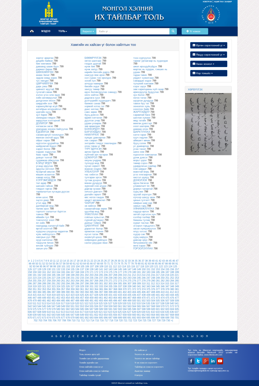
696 (153, 317)
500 (134, 300)
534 (143, 303)
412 (172, 292)
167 (73, 272)
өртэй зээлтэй (44, 228)
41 (156, 260)
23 (95, 260)
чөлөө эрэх (42, 208)
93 (34, 266)
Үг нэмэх (197, 31)
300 (96, 283)
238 (106, 277)
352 (39, 289)
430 (106, 294)
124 (170, 266)
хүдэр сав (139, 234)
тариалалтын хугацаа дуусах (53, 191)
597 (139, 309)
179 (129, 272)
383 (35, 292)
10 (51, 260)
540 (172, 303)
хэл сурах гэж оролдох (98, 77)
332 (96, 286)
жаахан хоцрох (93, 168)
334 (106, 286)
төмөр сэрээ (140, 163)
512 (39, 303)
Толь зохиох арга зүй (89, 354)
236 (96, 277)
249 (158, 277)
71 (108, 263)
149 (139, 269)
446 (30, 297)
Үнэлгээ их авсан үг (144, 354)
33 (129, 260)
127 (35, 269)
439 (148, 294)
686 (106, 317)
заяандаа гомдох (46, 117)
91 (176, 263)
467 (129, 297)
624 (115, 312)
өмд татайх (139, 120)
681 (82, 317)
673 (44, 317)
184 (153, 272)
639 (35, 314)
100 (59, 266)
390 (68, 292)
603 (167, 309)
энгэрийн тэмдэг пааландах (101, 143)
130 (49, 269)
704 (45, 320)
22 (91, 260)
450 (49, 297)
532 (134, 303)
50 (36, 263)
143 (110, 269)
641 (44, 314)
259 (54, 280)
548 (58, 306)
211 (129, 275)
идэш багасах (141, 183)
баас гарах (42, 154)
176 (115, 272)
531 (129, 303)
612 (58, 312)
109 (101, 266)
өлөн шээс (42, 197)
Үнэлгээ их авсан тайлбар (147, 358)
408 (153, 292)
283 (167, 280)
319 (35, 286)
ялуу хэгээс (140, 231)
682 (87, 317)
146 (125, 269)
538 (162, 303)
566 (144, 306)
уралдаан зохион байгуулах (52, 129)
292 (58, 283)
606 (30, 312)
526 (106, 303)
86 (159, 263)
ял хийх (40, 222)
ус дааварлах (141, 146)
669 (177, 314)
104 (78, 266)
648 (77, 314)
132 (58, 269)
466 (125, 297)
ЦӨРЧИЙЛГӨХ (44, 83)
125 (175, 266)
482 (49, 300)
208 (115, 275)
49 (33, 263)
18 (78, 260)
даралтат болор (94, 228)
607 (35, 312)
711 (78, 320)
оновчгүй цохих (93, 237)
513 (44, 303)
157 (177, 269)
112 (115, 266)
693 (139, 317)
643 (54, 314)
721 (125, 320)
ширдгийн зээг (44, 103)
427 (91, 294)
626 (124, 312)
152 (153, 269)
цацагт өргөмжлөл (95, 200)
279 (148, 280)
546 (49, 306)
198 (68, 275)
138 (87, 269)
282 (163, 280)
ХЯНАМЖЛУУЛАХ (143, 208)
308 (134, 283)
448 (39, 297)
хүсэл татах (91, 234)
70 (105, 263)
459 (91, 297)
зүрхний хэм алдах (96, 185)
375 (148, 289)
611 (53, 312)
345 (158, 286)
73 (115, 263)
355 (54, 289)
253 (177, 277)
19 (81, 260)
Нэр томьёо (203, 73)
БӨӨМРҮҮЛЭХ (93, 57)
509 (177, 300)
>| (172, 320)
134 (68, 269)
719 (116, 320)
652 (96, 314)
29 (115, 260)
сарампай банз (141, 114)
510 (30, 303)
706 (55, 320)
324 (58, 286)
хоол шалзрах (141, 126)
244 (134, 277)
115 (128, 266)
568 (153, 306)
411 (167, 292)
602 (163, 309)
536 (153, 303)
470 (144, 297)
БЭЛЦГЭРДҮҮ (44, 163)
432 (115, 294)
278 (144, 280)
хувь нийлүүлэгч (45, 234)
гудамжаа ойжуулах (47, 160)
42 (160, 260)
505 (158, 300)
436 (134, 294)
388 (58, 292)
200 (77, 275)
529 (120, 303)
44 (167, 260)
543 (35, 306)
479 (35, 300)
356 (58, 289)
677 (63, 317)
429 (101, 294)
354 (49, 289)
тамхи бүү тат (141, 103)
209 (120, 275)
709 (69, 320)
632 (153, 312)
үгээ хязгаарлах (142, 174)
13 (61, 260)
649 (82, 314)
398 (106, 292)
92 (30, 266)
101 (63, 266)
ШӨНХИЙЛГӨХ (45, 72)
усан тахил (139, 148)
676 (58, 317)
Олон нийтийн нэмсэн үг (91, 367)
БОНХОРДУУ (92, 129)
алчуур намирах (94, 83)
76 (125, 263)
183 (148, 272)
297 (82, 283)
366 (106, 289)
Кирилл (88, 31)
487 (73, 300)
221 (177, 275)
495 (110, 300)
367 (110, 289)
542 (30, 306)
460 (96, 297)
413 (177, 292)
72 (112, 263)
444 (172, 294)
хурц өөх (138, 191)
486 (68, 300)
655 (110, 314)
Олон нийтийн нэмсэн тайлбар (94, 371)
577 (44, 309)
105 (82, 266)
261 (63, 280)
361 (82, 289)
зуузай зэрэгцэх (142, 194)
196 (58, 275)
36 (139, 260)
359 (73, 289)
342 (144, 286)
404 (134, 292)
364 (96, 289)
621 (101, 312)
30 (119, 260)
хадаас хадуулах (46, 151)
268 (96, 280)
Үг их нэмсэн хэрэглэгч (146, 363)
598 (144, 309)
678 (68, 317)
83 (149, 263)
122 (161, 266)
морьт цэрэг (140, 160)
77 (129, 263)
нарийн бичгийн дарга (97, 72)
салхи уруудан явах (96, 242)
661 (139, 314)
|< (29, 260)
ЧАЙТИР (90, 203)
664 (153, 314)
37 (143, 260)
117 (138, 266)
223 (35, 277)
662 (144, 314)
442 (163, 294)
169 (82, 272)
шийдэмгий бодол (46, 146)
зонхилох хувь (141, 106)
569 (158, 306)
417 (44, 294)
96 (44, 266)
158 (30, 272)
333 (101, 286)
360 (77, 289)
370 (125, 289)
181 (139, 272)
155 (167, 269)
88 (166, 263)
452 (58, 297)
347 (167, 286)
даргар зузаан (93, 188)
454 (68, 297)
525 (101, 303)
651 (91, 314)
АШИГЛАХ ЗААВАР (223, 2)
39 (149, 260)
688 (115, 317)
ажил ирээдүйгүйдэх (145, 66)
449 (44, 297)
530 (124, 303)
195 (54, 275)
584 (77, 309)
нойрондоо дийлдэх (96, 240)
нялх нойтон (92, 94)
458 (87, 297)
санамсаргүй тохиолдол (50, 134)
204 (96, 275)
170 (87, 272)
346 (163, 286)
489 (82, 300)
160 (39, 272)
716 (102, 320)
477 (177, 297)
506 (163, 300)
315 (167, 283)
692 (134, 317)
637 (177, 312)
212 (134, 275)
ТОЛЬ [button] (61, 31)
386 (49, 292)
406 (144, 292)
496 (115, 300)
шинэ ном (138, 151)
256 (39, 280)
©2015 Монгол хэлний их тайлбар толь (129, 383)
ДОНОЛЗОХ (140, 180)
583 (73, 309)
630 (143, 312)
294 (68, 283)
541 (177, 303)
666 (163, 314)
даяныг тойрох (93, 222)
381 (177, 289)
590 (106, 309)
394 (87, 292)
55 (54, 263)
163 (54, 272)
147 (129, 269)
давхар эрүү (140, 240)
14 (64, 260)
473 (158, 297)
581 (63, 309)
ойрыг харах (43, 140)
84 (152, 263)
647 (73, 314)
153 (158, 269)
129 (44, 269)
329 (82, 286)
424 (77, 294)
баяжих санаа (92, 103)
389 (63, 292)
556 (96, 306)
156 (172, 269)
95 (41, 266)
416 (39, 294)
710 (73, 320)
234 (87, 277)
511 (34, 303)
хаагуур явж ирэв (95, 75)
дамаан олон (140, 129)
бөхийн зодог (92, 86)
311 (148, 283)
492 (96, 300)
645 (63, 314)
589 (101, 309)
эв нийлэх (90, 205)
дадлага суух (92, 97)
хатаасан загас (44, 126)
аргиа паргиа (92, 151)
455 (73, 297)
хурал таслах (141, 222)
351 (35, 289)
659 (129, 314)
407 (148, 292)
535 (148, 303)
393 (82, 292)
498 (125, 300)
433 (120, 294)
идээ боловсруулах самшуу (101, 92)
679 (73, 317)
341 (139, 286)
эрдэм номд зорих (46, 77)
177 (120, 272)
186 (163, 272)
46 (173, 260)
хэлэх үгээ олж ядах (48, 94)
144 (115, 269)
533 (139, 303)
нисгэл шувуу (141, 177)
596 (134, 309)
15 (68, 260)
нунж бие (90, 66)
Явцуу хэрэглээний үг (209, 54)
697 (158, 317)
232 (77, 277)
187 (167, 272)
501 (139, 300)
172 (96, 272)
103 (73, 266)
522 (87, 303)
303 (110, 283)
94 (37, 266)
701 (177, 317)
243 (129, 277)
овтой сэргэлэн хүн (144, 214)
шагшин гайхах (44, 185)
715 (97, 320)
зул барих (41, 114)
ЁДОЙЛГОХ (42, 131)
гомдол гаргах (44, 188)
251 (167, 277)
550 (68, 306)
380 (172, 289)
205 (101, 275)
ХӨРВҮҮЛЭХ (195, 89)
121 (156, 266)
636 (172, 312)
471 (148, 297)
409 (158, 292)
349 (177, 286)
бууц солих (139, 143)
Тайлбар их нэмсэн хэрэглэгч (149, 367)
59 (67, 263)
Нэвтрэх (139, 375)
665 (158, 314)
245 (139, 277)
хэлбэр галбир (141, 217)
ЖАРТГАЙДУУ (141, 112)
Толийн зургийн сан (88, 363)
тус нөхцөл (42, 80)
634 (162, 312)
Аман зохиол (204, 63)
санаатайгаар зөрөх (96, 208)
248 (153, 277)
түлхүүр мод (92, 163)
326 (68, 286)
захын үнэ (42, 248)
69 (101, 263)
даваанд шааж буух (47, 66)
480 (39, 300)
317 (177, 283)
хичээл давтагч (93, 191)
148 (134, 269)
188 (172, 272)
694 (144, 317)
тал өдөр (41, 183)
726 (149, 320)
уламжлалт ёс (141, 185)
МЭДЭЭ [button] (45, 31)
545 (44, 306)
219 (167, 275)
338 (125, 286)
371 (129, 289)
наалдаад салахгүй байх (50, 225)
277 (139, 280)
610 (49, 312)
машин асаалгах (45, 174)
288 (39, 283)
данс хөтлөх (92, 109)
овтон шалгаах (93, 60)
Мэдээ (82, 350)
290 (49, 283)
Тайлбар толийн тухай (90, 375)
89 (170, 263)
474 (163, 297)
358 (68, 289)
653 (101, 314)
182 (144, 272)
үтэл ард (41, 203)
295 (73, 283)
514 (49, 303)
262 (68, 280)
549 (63, 306)
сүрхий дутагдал (94, 220)
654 (106, 314)
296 (77, 283)
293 (63, 283)
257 (44, 280)
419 (54, 294)
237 (101, 277)
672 (39, 317)
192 (39, 275)
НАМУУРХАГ (92, 134)
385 (44, 292)
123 (166, 266)
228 (58, 277)
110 (106, 266)
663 (148, 314)
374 (144, 289)
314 (162, 283)
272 (115, 280)
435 (129, 294)
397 (101, 292)
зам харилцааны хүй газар (148, 89)
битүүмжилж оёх (142, 242)
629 (139, 312)
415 (35, 294)
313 (158, 283)
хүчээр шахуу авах (144, 197)
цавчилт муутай (45, 89)
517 (63, 303)
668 (172, 314)
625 (120, 312)
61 (74, 263)
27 (109, 260)
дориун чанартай (143, 188)
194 (49, 275)
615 (72, 312)
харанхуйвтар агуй (46, 106)
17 (74, 260)
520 (77, 303)
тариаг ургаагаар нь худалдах (150, 60)
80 (139, 263)
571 (167, 306)
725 (144, 320)
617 (82, 312)
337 (120, 286)
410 (163, 292)
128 (39, 269)
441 (158, 294)
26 (105, 260)
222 (30, 277)
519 (72, 303)
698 (163, 317)
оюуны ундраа (93, 160)
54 (50, 263)
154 (163, 269)
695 (148, 317)
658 (125, 314)
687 (110, 317)
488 (77, 300)
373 (139, 289)
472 (153, 297)
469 (139, 297)
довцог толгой (44, 157)
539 (167, 303)
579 (54, 309)
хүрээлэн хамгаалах (145, 154)
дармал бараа (44, 69)
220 (172, 275)
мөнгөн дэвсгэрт (142, 123)
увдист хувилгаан (143, 77)
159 (35, 272)
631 (148, 312)
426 (87, 294)
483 (54, 300)
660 (134, 314)
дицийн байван (44, 60)
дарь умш (41, 86)
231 (73, 277)
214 (143, 275)
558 (106, 306)
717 (106, 320)
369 (120, 289)
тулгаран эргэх (93, 177)
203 (91, 275)
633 (158, 312)
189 (177, 272)
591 (110, 309)
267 (91, 280)
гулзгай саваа (44, 92)
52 (43, 263)
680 (77, 317)
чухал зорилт (92, 166)
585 (82, 309)
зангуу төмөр (92, 89)
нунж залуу (91, 69)
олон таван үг (92, 146)
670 (30, 317)
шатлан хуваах (142, 117)
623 (110, 312)
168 (77, 272)
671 (35, 317)
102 (68, 266)
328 (77, 286)
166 (68, 272)
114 (124, 266)
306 (125, 283)
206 (106, 275)
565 (139, 306)
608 (39, 312)
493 (101, 300)
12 (57, 260)
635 (167, 312)
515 (53, 303)
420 (58, 294)
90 (173, 263)
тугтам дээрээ (93, 180)
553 (82, 306)
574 (30, 309)
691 (129, 317)
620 (96, 312)
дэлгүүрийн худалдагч (98, 100)
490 (87, 300)
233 (82, 277)
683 (91, 317)
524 (96, 303)
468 (134, 297)
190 (30, 275)
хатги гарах (139, 134)
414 (30, 294)
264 (77, 280)
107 (92, 266)
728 (159, 320)
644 (58, 314)
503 (148, 300)
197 (63, 275)
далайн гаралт (93, 194)
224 (39, 277)
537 (158, 303)
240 (115, 277)
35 (136, 260)
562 (125, 306)
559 (110, 306)
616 (77, 312)
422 (68, 294)
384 (39, 292)
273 (120, 280)
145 (120, 269)
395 (91, 292)
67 (94, 263)
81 (142, 263)
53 (47, 263)
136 (77, 269)
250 (163, 277)
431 (110, 294)
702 (36, 320)
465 (120, 297)
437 (139, 294)
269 (101, 280)
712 (83, 320)
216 (153, 275)
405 (139, 292)
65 (88, 263)
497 (120, 300)
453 (63, 297)
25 (102, 260)
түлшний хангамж (143, 83)
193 (44, 275)
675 (54, 317)
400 (115, 292)
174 (106, 272)
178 (125, 272)
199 (73, 275)
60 (71, 263)
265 (82, 280)
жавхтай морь (141, 171)
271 (110, 280)
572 (172, 306)
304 (115, 283)
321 (44, 286)
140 (96, 269)
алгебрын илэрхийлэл (48, 109)
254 (30, 280)
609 (44, 312)
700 (172, 317)
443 (167, 294)
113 (119, 266)
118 (142, 266)
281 (158, 280)
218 (162, 275)
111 (110, 266)
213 (139, 275)
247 (148, 277)
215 (148, 275)
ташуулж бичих (45, 242)
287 (35, 283)
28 (112, 260)
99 (54, 266)
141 (101, 269)
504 (153, 300)
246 (144, 277)
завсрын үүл (43, 237)
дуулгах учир (92, 120)
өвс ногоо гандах (94, 197)
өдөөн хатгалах (93, 117)
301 (101, 283)
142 (106, 269)
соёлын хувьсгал (94, 217)
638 (30, 314)
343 (148, 286)
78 (132, 263)
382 (30, 292)
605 (177, 309)
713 (87, 320)
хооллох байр (141, 109)
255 (35, 280)
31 (122, 260)
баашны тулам (141, 220)
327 (73, 286)
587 (91, 309)
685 (101, 317)
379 (167, 289)
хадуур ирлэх (141, 211)
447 (35, 297)
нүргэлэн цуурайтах (47, 143)
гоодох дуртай (93, 63)
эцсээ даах (42, 200)
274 (125, 280)
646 (68, 314)
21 (88, 260)
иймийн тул (42, 217)
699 (167, 317)
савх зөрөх (91, 112)
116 (133, 266)
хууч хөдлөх (140, 137)
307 (129, 283)
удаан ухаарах (93, 123)
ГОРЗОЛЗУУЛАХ (143, 248)
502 (144, 300)
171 (91, 272)
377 (158, 289)
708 (64, 320)
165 (63, 272)
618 (87, 312)
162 (49, 272)
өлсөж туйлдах (44, 245)
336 (115, 286)
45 (170, 260)
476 (172, 297)
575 (35, 309)
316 (172, 283)
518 (68, 303)
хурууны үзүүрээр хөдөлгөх (52, 231)
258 (49, 280)
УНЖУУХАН (91, 214)
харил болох (43, 148)
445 (177, 294)
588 (96, 309)
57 (60, 263)
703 (40, 320)
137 (82, 269)
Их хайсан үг (141, 350)
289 (44, 283)
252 (172, 277)
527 (110, 303)
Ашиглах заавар (142, 371)
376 (153, 289)
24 (98, 260)
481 (44, 300)
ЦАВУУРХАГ (92, 225)
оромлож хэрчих (94, 231)
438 (144, 294)
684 (96, 317)
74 (118, 263)
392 (77, 292)
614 (68, 312)
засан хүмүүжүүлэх (144, 228)
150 (144, 269)
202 (87, 275)
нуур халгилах (44, 240)
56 (57, 263)
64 (84, 263)
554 (87, 306)
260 (58, 280)
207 (110, 275)
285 (177, 280)
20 (85, 260)
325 (63, 286)
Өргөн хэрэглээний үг (209, 45)
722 (130, 320)
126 (30, 269)
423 (73, 294)
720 (121, 320)
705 (50, 320)
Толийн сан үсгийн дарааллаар (94, 358)
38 (146, 260)
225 (44, 277)
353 (44, 289)
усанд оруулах (44, 166)
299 (91, 283)
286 (30, 283)
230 (68, 277)
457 (82, 297)
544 (39, 306)
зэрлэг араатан (44, 57)
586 (87, 309)
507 (167, 300)
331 (91, 286)
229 (63, 277)
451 (54, 297)
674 (49, 317)
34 (132, 260)
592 (115, 309)
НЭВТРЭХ (208, 2)
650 (87, 314)
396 (96, 292)
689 (120, 317)
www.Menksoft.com (213, 355)
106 (87, 266)
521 (82, 303)
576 (39, 309)
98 (51, 266)
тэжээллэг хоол (45, 220)
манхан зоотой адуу (47, 137)
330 (87, 286)
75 (122, 263)
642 (49, 314)
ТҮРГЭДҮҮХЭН (93, 148)
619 (91, 312)
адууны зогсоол (45, 168)
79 (135, 263)
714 (92, 320)
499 (129, 300)
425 (82, 294)
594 (125, 309)
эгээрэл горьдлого (144, 225)
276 (134, 280)
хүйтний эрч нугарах (96, 154)
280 (153, 280)
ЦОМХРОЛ (91, 157)
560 (115, 306)
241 (120, 277)
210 (125, 275)
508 (172, 300)
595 (129, 309)
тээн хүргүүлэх (142, 57)
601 (158, 309)
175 (110, 272)
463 (110, 297)
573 (177, 306)
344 (153, 286)
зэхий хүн (90, 80)
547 (54, 306)
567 (148, 306)
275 (129, 280)
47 (177, 260)
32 (126, 260)
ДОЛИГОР (42, 123)
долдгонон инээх (46, 100)
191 (35, 275)
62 (77, 263)
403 (129, 292)
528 (115, 303)
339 (129, 286)
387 (54, 292)
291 (54, 283)
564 (134, 306)
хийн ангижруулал (46, 97)
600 (153, 309)
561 (120, 306)
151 (148, 269)
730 (168, 320)
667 (167, 314)
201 (82, 275)
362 (87, 289)
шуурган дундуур (143, 100)
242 (125, 277)
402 (125, 292)
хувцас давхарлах (95, 137)
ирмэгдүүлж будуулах (146, 92)
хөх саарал (91, 140)
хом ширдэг (140, 168)
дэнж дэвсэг (140, 157)
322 (49, 286)
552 (77, 306)
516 (58, 303)
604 (172, 309)
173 (101, 272)
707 (59, 320)
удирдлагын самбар (144, 166)
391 (73, 292)
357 (63, 289)
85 (156, 263)
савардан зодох (142, 80)
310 (144, 283)
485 (63, 300)
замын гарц (139, 205)
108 (97, 266)
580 (58, 309)
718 (111, 320)
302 (106, 283)
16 (71, 260)
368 (115, 289)
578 (49, 309)
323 (54, 286)
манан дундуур (93, 183)
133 (63, 269)
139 (91, 269)
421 (63, 294)
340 (134, 286)
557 (101, 306)
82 (146, 263)
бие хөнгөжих (43, 63)
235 (91, 277)
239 (110, 277)
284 (172, 280)
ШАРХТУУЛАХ (141, 131)
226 (49, 277)
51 (40, 263)
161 (44, 272)
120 (151, 266)
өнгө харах (139, 245)
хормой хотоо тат (94, 106)
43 (163, 260)
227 (54, 277)
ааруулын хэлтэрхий (48, 120)
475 (167, 297)
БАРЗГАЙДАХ (93, 131)
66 (91, 263)
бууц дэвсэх (92, 114)
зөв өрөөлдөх (92, 126)
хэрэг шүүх (139, 86)
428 (96, 294)
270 (106, 280)
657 (120, 314)
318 (30, 286)
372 (134, 289)
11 (54, 260)
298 (87, 283)
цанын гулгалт (141, 200)
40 (153, 260)
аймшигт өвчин (141, 140)
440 (153, 294)
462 (106, 297)
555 (91, 306)
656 (115, 314)
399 (110, 292)
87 (163, 263)
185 (158, 272)
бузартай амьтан (45, 171)
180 (134, 272)
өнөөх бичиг (43, 75)
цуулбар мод (92, 211)
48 (30, 263)
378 (163, 289)
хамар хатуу (43, 177)
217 (158, 275)
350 (30, 289)
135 (73, 269)
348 (172, 286)
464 (115, 297)
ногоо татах (140, 97)
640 (39, 314)
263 (73, 280)
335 (110, 286)
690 (125, 317)
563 (129, 306)
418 (49, 294)
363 (91, 289)
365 (101, 289)
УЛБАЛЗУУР (92, 171)
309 (139, 283)
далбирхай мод (45, 205)
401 (120, 292)
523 (91, 303)
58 (64, 263)
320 (39, 286)
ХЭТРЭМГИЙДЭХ (46, 180)
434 (125, 294)
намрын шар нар (142, 203)
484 (58, 300)
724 (140, 320)
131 (54, 269)
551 (73, 306)
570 (163, 306)
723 (135, 320)
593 (120, 309)
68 (98, 263)
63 (81, 263)
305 (120, 283)
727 (154, 320)
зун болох (139, 94)
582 (68, 309)
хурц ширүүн (140, 237)
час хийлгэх (91, 174)
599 (148, 309)
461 (101, 297)
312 (153, 283)
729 (163, 320)
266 (87, 280)
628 (134, 312)
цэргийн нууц (43, 112)
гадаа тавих (140, 75)
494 (106, 300)
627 (129, 312)
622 (106, 312)
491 (91, 300)
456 (77, 297)
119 (147, 266)
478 (30, 300)
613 (63, 312)
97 (47, 266)
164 (58, 272)
